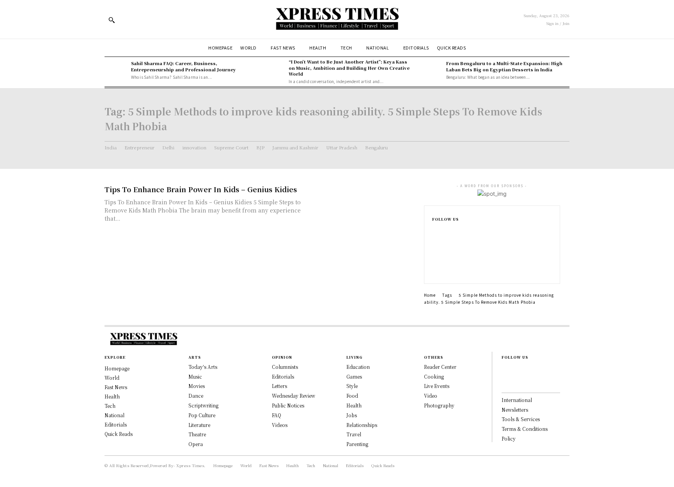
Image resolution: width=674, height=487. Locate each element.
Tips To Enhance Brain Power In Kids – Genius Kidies (201, 189)
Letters (279, 386)
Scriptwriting (203, 405)
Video (430, 395)
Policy (509, 438)
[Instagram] (434, 244)
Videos (279, 424)
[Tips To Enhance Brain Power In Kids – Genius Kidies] (360, 211)
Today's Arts (202, 366)
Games (354, 376)
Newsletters (515, 409)
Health (354, 405)
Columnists (285, 366)
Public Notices (288, 405)
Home (430, 295)
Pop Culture (201, 415)
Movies (196, 386)
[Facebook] (434, 232)
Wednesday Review (293, 395)
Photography (439, 405)
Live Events (436, 386)
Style (352, 386)
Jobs (351, 415)
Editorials (283, 376)
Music (195, 376)
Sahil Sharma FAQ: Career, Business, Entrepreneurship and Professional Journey (183, 66)
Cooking (434, 376)
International (517, 400)
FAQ (276, 415)
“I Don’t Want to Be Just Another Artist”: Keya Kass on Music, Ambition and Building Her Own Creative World (349, 67)
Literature (199, 424)
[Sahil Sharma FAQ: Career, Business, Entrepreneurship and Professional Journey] (116, 70)
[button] (112, 20)
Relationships (361, 424)
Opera (195, 444)
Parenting (357, 444)
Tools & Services (521, 419)
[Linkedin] (434, 257)
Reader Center (440, 366)
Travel (353, 434)
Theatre (197, 434)
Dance (195, 395)
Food (352, 395)
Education (358, 366)
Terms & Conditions (525, 428)
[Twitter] (434, 269)
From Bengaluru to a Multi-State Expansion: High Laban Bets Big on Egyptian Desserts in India (504, 66)
